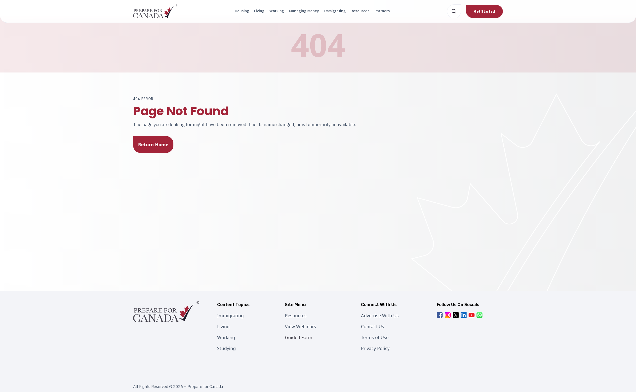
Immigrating (335, 10)
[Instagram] (448, 315)
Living (259, 10)
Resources (360, 10)
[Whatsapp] (479, 315)
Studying (226, 348)
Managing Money (304, 10)
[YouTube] (472, 315)
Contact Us (372, 326)
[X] (456, 315)
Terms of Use (375, 337)
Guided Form (298, 337)
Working (276, 10)
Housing (242, 10)
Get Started (484, 11)
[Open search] (454, 11)
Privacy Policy (375, 348)
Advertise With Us (380, 316)
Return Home (153, 144)
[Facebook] (440, 315)
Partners (382, 10)
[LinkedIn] (464, 315)
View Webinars (300, 326)
